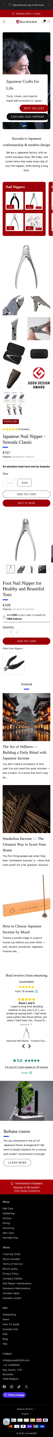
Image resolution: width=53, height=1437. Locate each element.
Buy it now (26, 503)
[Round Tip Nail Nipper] (26, 1033)
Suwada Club (10, 1329)
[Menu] (4, 21)
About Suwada (11, 1259)
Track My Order (12, 1254)
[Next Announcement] (48, 5)
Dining (6, 1223)
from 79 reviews (24, 991)
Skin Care (8, 1232)
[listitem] (26, 4)
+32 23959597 (11, 1365)
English (25, 1414)
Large (10, 482)
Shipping (7, 456)
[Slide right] (48, 569)
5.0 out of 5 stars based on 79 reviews (26, 1067)
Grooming (8, 1228)
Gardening (9, 1213)
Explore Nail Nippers (27, 116)
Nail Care (8, 1208)
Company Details (12, 1278)
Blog (5, 1338)
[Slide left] (5, 569)
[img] (26, 987)
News (6, 1319)
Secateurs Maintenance (16, 1288)
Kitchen (7, 1218)
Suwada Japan (11, 1293)
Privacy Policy (11, 1273)
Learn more (17, 1162)
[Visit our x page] (26, 1386)
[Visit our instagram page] (11, 1386)
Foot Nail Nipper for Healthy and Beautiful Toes (23, 589)
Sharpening (9, 1314)
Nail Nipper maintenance (17, 1283)
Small (25, 482)
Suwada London (12, 1298)
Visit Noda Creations (27, 1190)
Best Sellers (34, 108)
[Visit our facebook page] (4, 1386)
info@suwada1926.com (16, 1360)
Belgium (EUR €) (25, 1409)
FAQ (5, 1343)
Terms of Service (13, 1263)
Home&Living (10, 1237)
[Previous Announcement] (4, 5)
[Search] (48, 21)
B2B (5, 1334)
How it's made (11, 1324)
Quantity (8, 627)
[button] (24, 1046)
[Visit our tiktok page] (19, 1386)
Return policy (10, 1268)
